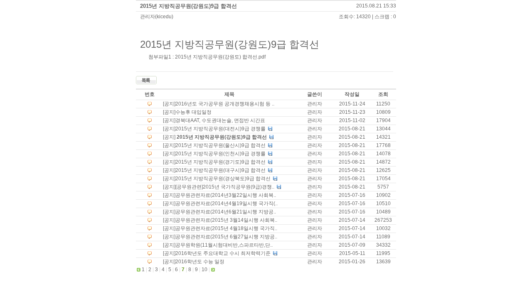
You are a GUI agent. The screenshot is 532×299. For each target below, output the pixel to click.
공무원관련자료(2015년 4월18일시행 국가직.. (226, 228)
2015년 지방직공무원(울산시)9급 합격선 (221, 145)
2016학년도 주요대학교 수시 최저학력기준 (223, 253)
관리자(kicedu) (156, 17)
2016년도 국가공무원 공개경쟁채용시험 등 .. (224, 104)
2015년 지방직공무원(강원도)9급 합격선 (188, 6)
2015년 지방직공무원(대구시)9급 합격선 (221, 170)
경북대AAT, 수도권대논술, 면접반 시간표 (220, 120)
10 (204, 269)
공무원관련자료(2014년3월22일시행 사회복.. (225, 195)
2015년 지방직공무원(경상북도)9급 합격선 (223, 178)
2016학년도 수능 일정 (199, 262)
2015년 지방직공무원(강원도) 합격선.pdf (220, 57)
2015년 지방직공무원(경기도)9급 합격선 (221, 162)
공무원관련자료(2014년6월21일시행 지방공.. (225, 212)
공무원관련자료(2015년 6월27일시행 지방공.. (226, 237)
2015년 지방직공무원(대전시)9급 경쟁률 (221, 129)
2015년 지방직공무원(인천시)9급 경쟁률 (221, 154)
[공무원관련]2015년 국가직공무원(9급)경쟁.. (225, 187)
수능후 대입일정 (193, 112)
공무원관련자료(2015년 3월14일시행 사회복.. (226, 220)
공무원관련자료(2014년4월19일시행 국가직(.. (226, 203)
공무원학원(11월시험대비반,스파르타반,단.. (224, 245)
